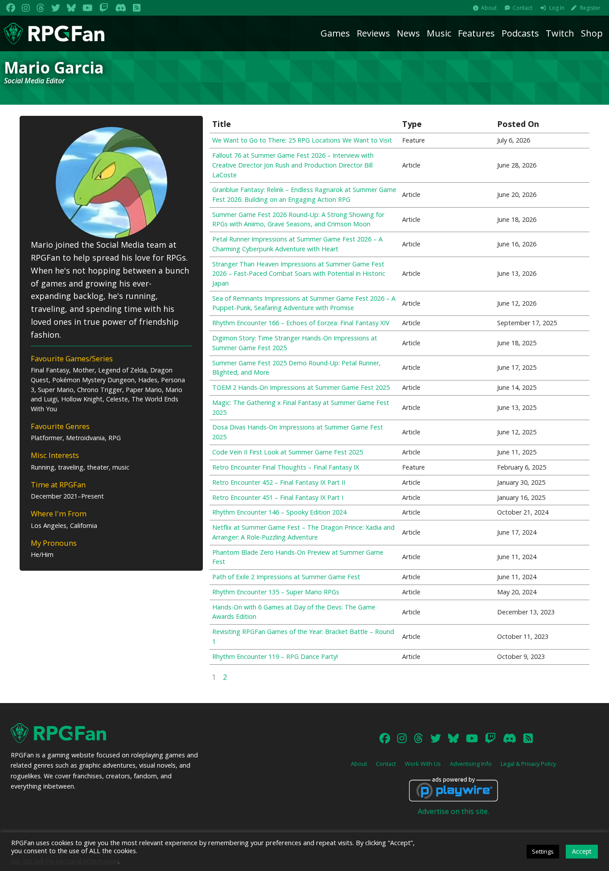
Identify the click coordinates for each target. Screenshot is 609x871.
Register (590, 8)
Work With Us (423, 764)
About (489, 8)
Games (335, 33)
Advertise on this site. (453, 811)
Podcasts (520, 33)
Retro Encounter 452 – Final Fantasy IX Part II (278, 482)
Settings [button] (543, 851)
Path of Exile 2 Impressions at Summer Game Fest (286, 576)
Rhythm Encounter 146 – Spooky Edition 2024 (279, 512)
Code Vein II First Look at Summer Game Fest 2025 (287, 452)
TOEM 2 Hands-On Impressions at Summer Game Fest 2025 (301, 387)
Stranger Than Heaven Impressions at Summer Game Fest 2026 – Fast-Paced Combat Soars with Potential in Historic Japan (298, 273)
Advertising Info (471, 764)
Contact (522, 8)
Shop (592, 33)
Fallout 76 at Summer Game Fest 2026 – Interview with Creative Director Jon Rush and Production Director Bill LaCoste (293, 165)
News (408, 33)
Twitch (560, 33)
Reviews (373, 33)
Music (439, 33)
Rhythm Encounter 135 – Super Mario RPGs (275, 592)
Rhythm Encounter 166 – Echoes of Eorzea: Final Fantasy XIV (301, 323)
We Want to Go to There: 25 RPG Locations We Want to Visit (302, 140)
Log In (556, 8)
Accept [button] (582, 851)
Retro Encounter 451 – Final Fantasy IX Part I (277, 497)
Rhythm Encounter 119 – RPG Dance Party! (275, 656)
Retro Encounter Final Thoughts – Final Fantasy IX (285, 467)
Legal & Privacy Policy (528, 764)
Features (476, 33)
